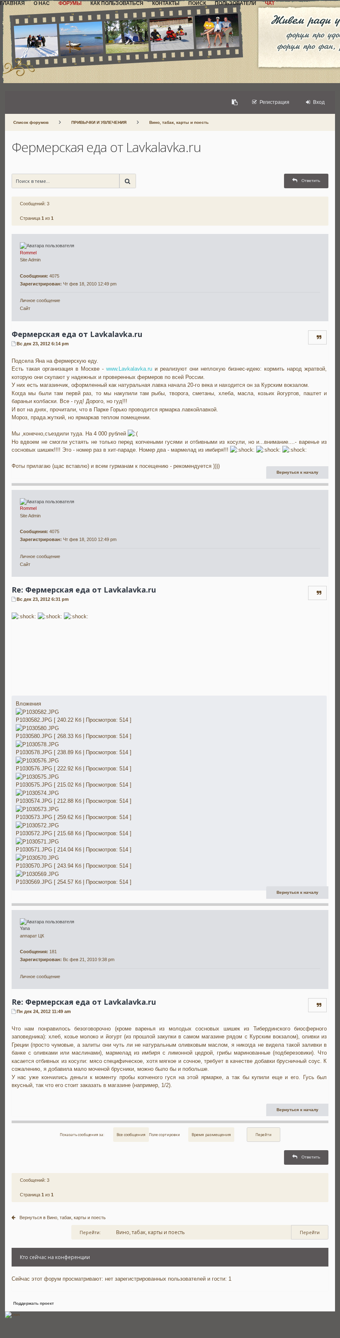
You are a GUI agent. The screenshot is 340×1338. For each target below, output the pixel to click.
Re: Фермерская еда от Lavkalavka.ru (84, 590)
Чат (269, 3)
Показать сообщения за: (82, 1134)
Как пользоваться (116, 3)
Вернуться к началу (297, 472)
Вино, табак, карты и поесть (179, 122)
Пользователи (235, 3)
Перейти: (90, 1232)
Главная (12, 3)
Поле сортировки (164, 1134)
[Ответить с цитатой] (319, 337)
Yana (25, 928)
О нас (42, 3)
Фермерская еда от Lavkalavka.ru (106, 147)
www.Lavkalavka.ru (129, 369)
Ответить (310, 180)
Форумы (70, 3)
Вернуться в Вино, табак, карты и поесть (62, 1217)
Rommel (28, 252)
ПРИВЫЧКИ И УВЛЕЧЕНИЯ (98, 122)
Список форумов (31, 122)
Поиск (197, 3)
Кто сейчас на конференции (55, 1257)
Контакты (166, 3)
